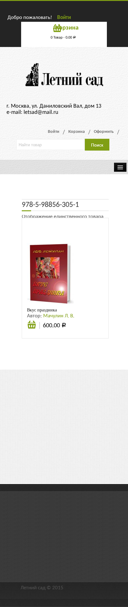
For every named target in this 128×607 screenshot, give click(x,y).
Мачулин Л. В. (58, 316)
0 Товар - (63, 38)
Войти (64, 17)
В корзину (31, 328)
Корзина (76, 131)
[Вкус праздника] (50, 274)
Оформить (104, 131)
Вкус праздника (42, 309)
